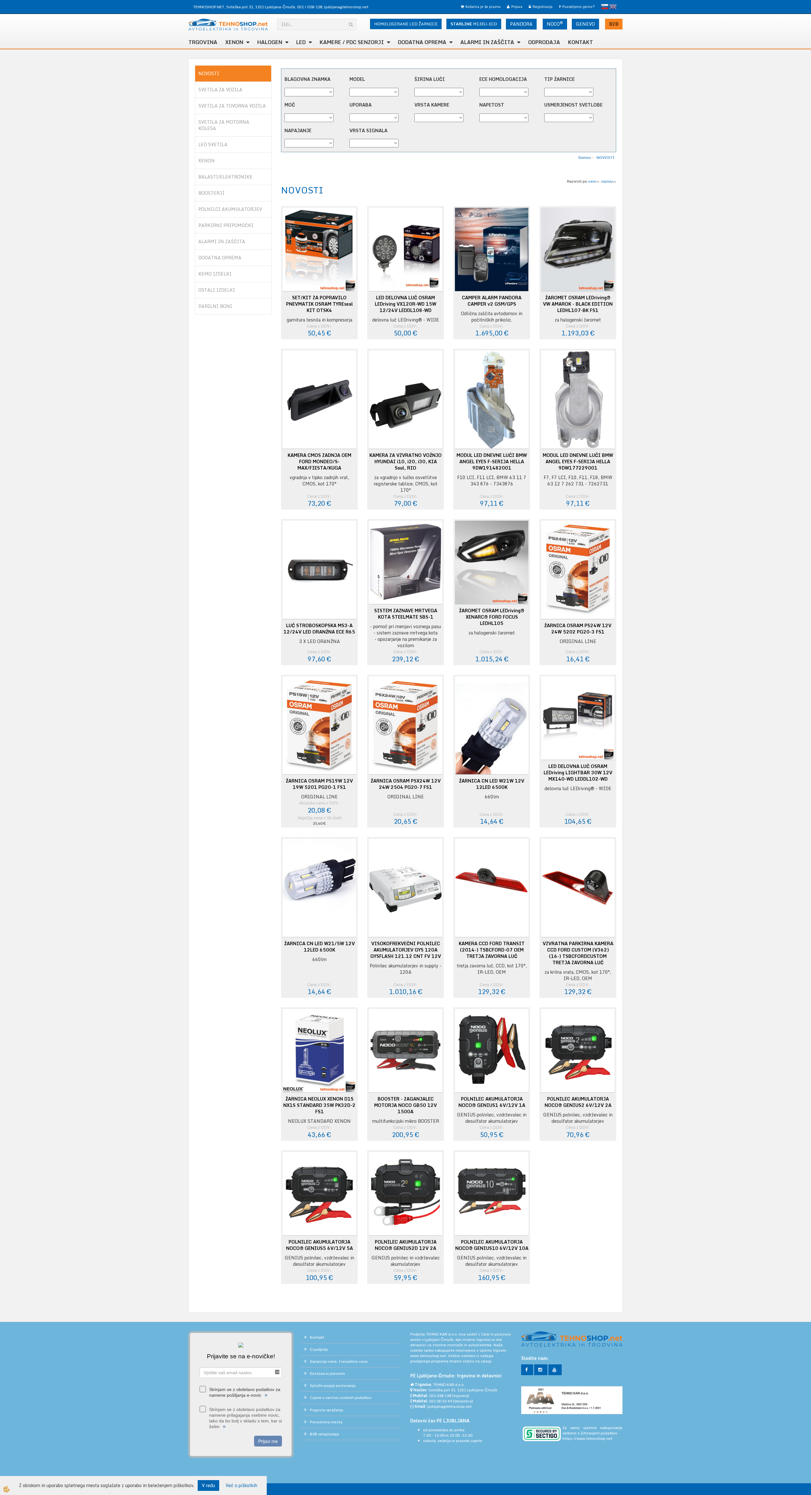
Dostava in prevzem (327, 1373)
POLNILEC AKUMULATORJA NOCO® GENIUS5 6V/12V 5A (319, 1245)
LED (301, 42)
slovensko (604, 6)
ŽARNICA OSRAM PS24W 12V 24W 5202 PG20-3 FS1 (577, 628)
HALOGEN (269, 42)
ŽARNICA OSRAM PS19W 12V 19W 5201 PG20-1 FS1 (319, 784)
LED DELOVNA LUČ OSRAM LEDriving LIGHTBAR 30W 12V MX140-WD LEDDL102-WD (578, 772)
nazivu (607, 181)
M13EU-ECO (473, 23)
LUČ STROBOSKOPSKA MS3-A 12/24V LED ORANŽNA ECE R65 (319, 628)
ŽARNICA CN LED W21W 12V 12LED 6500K (491, 784)
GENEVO (585, 24)
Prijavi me (268, 1441)
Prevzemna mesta (326, 1422)
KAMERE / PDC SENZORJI (352, 42)
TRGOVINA (202, 42)
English (613, 6)
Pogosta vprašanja (326, 1410)
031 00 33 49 (440, 1401)
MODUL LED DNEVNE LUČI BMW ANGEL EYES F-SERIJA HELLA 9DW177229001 (578, 461)
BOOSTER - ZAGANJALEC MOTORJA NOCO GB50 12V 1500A (405, 1105)
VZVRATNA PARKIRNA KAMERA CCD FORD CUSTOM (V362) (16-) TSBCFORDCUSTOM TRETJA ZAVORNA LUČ (578, 953)
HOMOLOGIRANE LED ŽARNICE (405, 23)
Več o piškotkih (241, 1485)
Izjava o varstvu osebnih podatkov (340, 1397)
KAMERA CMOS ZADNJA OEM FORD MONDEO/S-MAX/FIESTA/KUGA (319, 461)
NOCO (555, 24)
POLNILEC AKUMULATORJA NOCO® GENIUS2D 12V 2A (406, 1245)
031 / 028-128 (309, 7)
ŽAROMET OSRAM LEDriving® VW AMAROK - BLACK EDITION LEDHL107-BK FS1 (578, 304)
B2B (613, 24)
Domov (584, 157)
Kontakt (580, 42)
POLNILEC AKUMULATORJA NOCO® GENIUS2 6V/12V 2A (578, 1102)
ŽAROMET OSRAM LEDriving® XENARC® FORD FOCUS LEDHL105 (491, 617)
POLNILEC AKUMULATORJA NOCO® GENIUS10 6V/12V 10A (491, 1245)
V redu (208, 1485)
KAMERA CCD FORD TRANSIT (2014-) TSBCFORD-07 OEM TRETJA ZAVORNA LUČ (492, 949)
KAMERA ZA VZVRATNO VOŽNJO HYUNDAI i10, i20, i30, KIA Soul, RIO (405, 461)
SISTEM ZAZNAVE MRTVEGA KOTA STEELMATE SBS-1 (405, 614)
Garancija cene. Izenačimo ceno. (339, 1361)
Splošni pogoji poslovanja (332, 1385)
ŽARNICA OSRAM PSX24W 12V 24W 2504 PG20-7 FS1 (406, 784)
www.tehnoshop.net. (429, 1356)
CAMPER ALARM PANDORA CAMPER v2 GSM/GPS (491, 301)
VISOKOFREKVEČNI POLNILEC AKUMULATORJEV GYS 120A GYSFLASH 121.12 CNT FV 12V (405, 949)
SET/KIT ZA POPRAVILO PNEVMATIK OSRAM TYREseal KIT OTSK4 (319, 304)
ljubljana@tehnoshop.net (346, 7)
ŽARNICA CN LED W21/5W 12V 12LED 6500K (319, 946)
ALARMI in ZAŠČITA (487, 42)
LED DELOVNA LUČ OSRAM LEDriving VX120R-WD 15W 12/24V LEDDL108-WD (405, 304)
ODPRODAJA (544, 42)
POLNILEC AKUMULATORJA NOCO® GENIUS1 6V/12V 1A (491, 1102)
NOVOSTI (606, 157)
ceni (592, 181)
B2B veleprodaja (324, 1434)
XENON (234, 42)
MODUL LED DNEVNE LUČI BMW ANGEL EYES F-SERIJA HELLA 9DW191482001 (492, 461)
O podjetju (319, 1349)
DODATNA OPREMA (422, 42)
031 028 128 (440, 1396)
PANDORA (521, 24)
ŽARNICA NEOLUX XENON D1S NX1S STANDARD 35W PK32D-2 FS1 (319, 1105)
